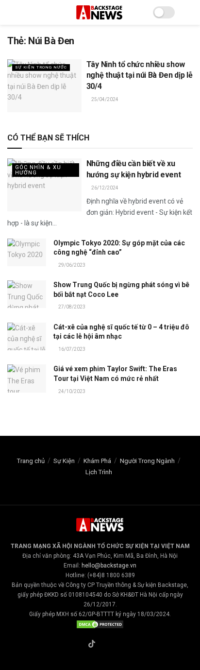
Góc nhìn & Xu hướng (38, 170)
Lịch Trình (98, 472)
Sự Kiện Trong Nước (41, 67)
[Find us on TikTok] (91, 644)
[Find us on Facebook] (80, 644)
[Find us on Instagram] (103, 644)
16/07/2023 (71, 349)
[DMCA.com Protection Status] (100, 623)
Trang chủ (31, 460)
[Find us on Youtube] (114, 644)
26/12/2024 (104, 187)
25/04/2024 (104, 99)
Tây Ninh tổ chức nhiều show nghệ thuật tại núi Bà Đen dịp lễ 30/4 (139, 75)
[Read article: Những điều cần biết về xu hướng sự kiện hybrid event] (44, 184)
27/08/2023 (71, 306)
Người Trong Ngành (147, 460)
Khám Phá (97, 460)
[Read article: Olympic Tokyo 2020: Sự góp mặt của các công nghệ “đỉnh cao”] (26, 252)
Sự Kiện (64, 460)
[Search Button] (188, 12)
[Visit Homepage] (100, 12)
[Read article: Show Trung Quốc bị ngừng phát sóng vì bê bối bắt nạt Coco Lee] (26, 294)
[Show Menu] (11, 12)
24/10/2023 (71, 391)
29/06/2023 (71, 265)
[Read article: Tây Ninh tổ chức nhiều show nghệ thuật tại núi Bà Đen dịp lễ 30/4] (44, 85)
